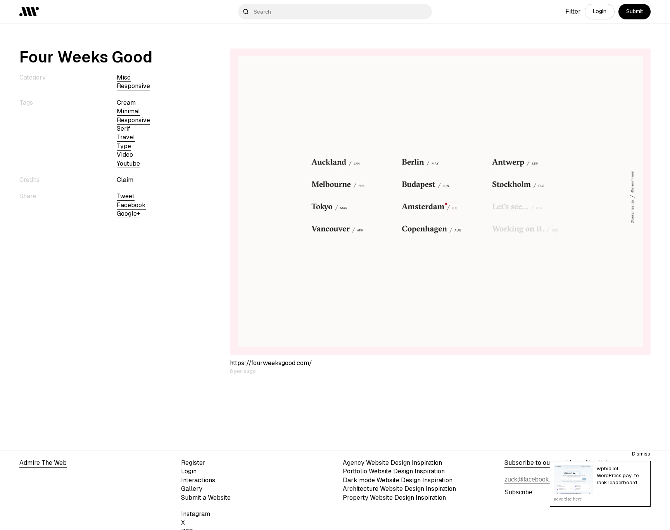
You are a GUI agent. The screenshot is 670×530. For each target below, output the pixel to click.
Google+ (128, 214)
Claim (125, 180)
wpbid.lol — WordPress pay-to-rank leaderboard (619, 475)
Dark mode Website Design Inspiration (397, 480)
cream (126, 103)
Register (193, 463)
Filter (573, 11)
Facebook (131, 205)
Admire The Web (43, 463)
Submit (634, 11)
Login (599, 11)
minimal (128, 111)
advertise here (568, 499)
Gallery (191, 489)
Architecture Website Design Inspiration (399, 489)
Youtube (128, 163)
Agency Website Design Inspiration (392, 463)
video (125, 155)
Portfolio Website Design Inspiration (394, 471)
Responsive (133, 86)
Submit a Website (206, 498)
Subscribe (518, 492)
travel (126, 137)
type (124, 146)
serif (123, 129)
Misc (124, 77)
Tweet (126, 196)
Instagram (195, 514)
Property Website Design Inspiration (394, 498)
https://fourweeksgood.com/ (271, 363)
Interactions (198, 480)
